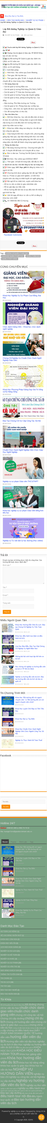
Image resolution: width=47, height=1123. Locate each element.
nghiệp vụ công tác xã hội (23, 1077)
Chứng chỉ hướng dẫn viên (20, 1022)
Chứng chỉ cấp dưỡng (12, 1018)
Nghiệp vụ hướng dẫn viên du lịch (22, 1082)
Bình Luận (23, 842)
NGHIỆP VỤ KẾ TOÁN (9, 955)
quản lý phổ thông (9, 259)
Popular (13, 842)
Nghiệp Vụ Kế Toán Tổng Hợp (26, 900)
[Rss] (23, 1116)
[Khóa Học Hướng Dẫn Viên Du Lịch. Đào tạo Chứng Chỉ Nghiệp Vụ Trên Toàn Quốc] (8, 628)
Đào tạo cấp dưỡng (11, 1093)
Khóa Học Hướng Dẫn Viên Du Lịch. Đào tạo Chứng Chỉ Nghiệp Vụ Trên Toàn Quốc (30, 627)
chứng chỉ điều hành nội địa (21, 1028)
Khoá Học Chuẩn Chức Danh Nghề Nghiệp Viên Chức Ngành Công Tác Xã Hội (29, 731)
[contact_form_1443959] (41, 1117)
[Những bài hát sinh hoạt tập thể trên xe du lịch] (8, 659)
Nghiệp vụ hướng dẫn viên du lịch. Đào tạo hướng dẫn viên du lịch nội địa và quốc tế (29, 679)
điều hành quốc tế (38, 1093)
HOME (2, 20)
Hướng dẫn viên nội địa (19, 1041)
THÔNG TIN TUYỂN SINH (10, 974)
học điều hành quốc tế (26, 1047)
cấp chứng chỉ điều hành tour (18, 1030)
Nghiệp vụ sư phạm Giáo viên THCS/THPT (20, 481)
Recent (5, 842)
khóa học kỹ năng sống (31, 1062)
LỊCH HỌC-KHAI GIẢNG (9, 947)
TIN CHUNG (5, 978)
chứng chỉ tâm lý (24, 1025)
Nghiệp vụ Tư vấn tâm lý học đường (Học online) (23, 541)
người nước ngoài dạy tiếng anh (10, 1090)
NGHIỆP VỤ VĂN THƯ (9, 967)
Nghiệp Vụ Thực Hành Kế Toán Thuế (28, 740)
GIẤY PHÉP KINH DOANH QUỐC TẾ (20, 1032)
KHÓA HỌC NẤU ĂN (8, 943)
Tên (5, 587)
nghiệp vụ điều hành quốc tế (9, 1088)
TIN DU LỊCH (5, 982)
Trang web (6, 603)
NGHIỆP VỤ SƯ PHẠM (34, 20)
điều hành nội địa (27, 1093)
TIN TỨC (4, 986)
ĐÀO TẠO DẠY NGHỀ (9, 990)
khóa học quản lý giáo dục (12, 256)
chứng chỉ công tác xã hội (29, 1015)
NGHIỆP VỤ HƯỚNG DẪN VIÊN (17, 1071)
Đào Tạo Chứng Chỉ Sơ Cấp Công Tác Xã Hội (22, 421)
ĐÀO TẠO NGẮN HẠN (15, 20)
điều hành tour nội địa (16, 1096)
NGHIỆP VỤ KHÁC (8, 959)
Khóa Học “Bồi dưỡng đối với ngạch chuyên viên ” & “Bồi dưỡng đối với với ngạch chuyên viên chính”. (29, 700)
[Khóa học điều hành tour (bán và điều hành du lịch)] (8, 639)
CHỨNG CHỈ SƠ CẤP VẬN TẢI (25, 1114)
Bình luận (7, 565)
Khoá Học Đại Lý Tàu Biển (14, 16)
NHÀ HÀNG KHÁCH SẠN (10, 970)
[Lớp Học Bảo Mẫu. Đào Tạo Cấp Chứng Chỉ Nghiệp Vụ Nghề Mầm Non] (8, 649)
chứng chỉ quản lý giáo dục (17, 253)
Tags (31, 842)
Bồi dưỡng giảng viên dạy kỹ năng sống (13, 1005)
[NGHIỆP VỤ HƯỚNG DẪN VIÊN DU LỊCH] (23, 6)
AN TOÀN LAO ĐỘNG (9, 931)
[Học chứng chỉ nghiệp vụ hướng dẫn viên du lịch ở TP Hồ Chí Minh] (8, 670)
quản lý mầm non (33, 256)
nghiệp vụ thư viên (36, 1085)
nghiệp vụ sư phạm (18, 1111)
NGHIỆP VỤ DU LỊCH (8, 951)
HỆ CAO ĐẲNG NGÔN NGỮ (11, 935)
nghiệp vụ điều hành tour (31, 1088)
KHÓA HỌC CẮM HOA (9, 939)
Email (5, 595)
